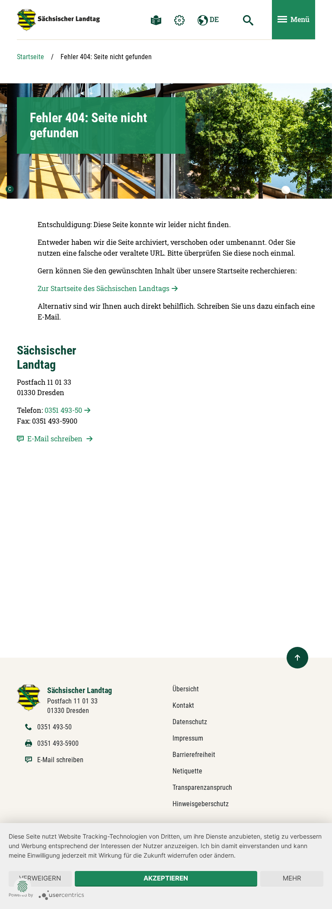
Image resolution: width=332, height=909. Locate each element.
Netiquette (187, 771)
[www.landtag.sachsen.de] (58, 20)
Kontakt (183, 705)
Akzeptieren (166, 878)
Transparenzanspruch (202, 787)
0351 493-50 (63, 410)
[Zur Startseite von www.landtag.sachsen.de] (29, 697)
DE (213, 19)
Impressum (187, 738)
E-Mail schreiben (60, 760)
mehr (292, 878)
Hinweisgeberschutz (200, 804)
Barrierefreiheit (193, 755)
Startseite (30, 57)
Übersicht (185, 689)
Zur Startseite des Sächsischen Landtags (103, 288)
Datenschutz (189, 722)
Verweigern (40, 878)
